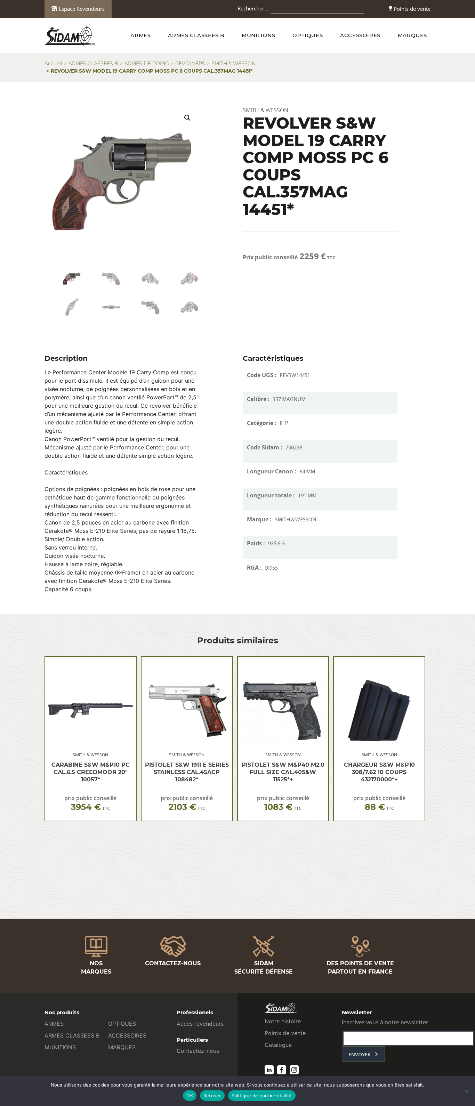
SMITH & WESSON (233, 63)
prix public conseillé (90, 803)
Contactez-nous (198, 1050)
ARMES (140, 35)
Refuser (212, 1095)
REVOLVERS (190, 63)
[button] (187, 118)
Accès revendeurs (200, 1023)
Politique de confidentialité (262, 1095)
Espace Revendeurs (81, 8)
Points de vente (411, 8)
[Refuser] (466, 1091)
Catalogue (278, 1044)
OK (189, 1095)
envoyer (359, 1054)
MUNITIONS (258, 35)
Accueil (53, 63)
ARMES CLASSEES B (196, 35)
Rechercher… (253, 8)
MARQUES (412, 35)
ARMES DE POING (146, 63)
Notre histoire (283, 1021)
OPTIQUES (307, 35)
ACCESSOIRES (360, 35)
